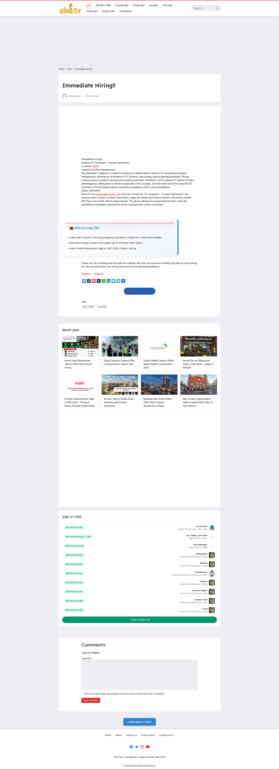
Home (61, 69)
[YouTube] (147, 747)
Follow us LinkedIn (141, 291)
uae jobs (102, 306)
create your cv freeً (139, 721)
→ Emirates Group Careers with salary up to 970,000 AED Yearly (104, 242)
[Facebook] (131, 747)
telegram (99, 273)
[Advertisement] (139, 39)
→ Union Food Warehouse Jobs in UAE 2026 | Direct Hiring (101, 248)
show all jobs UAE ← (139, 619)
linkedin (85, 273)
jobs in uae (88, 306)
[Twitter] (136, 747)
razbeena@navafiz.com (107, 194)
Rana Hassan (75, 96)
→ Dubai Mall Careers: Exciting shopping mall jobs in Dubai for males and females (114, 237)
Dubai (95, 166)
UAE (69, 69)
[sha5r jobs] (70, 8)
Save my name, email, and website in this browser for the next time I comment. (124, 693)
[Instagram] (142, 747)
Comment (87, 658)
